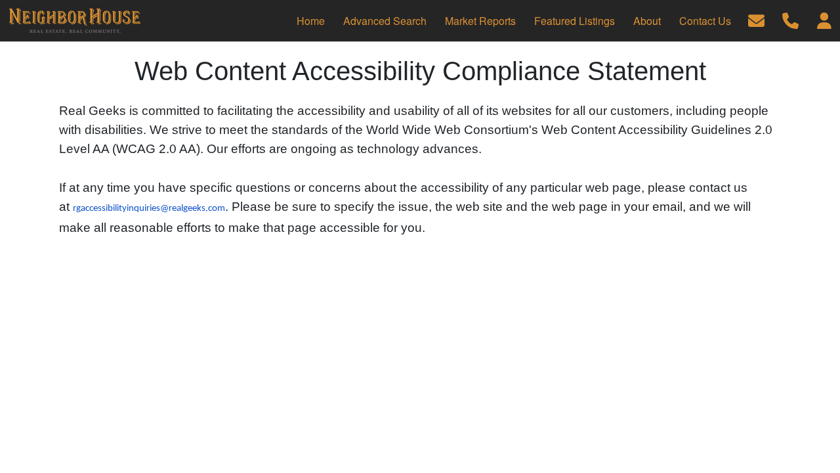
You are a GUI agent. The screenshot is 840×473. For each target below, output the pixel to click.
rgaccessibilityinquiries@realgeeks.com (149, 209)
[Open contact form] (756, 19)
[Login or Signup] (824, 19)
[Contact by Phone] (790, 19)
